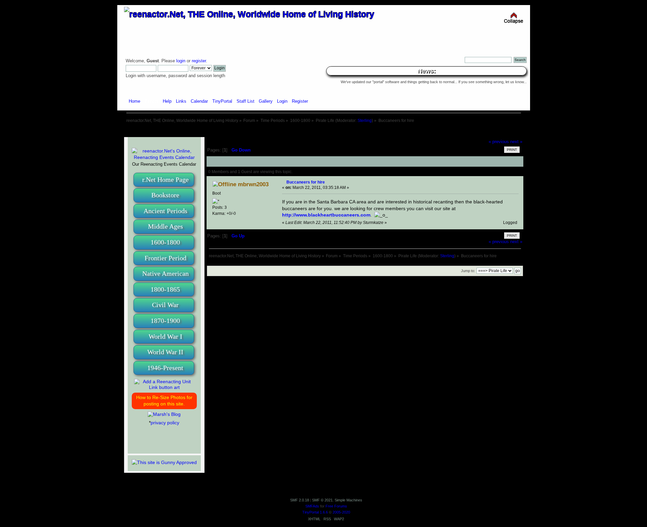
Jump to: (468, 271)
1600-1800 (165, 242)
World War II (165, 352)
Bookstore (165, 195)
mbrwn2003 (253, 184)
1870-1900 (165, 320)
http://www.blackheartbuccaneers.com (326, 215)
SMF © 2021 (322, 500)
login (180, 61)
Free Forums (336, 506)
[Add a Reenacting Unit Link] (164, 387)
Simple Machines (348, 500)
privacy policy (165, 422)
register (199, 61)
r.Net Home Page (165, 179)
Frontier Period (165, 258)
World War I (165, 336)
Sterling (365, 120)
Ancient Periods (165, 211)
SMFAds (312, 506)
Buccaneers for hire (305, 182)
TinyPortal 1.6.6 (315, 512)
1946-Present (165, 367)
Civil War (165, 304)
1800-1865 (165, 289)
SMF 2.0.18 (299, 500)
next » (516, 141)
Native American (165, 273)
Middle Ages (165, 226)
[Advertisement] (323, 130)
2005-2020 (341, 512)
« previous (499, 141)
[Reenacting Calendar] (164, 157)
